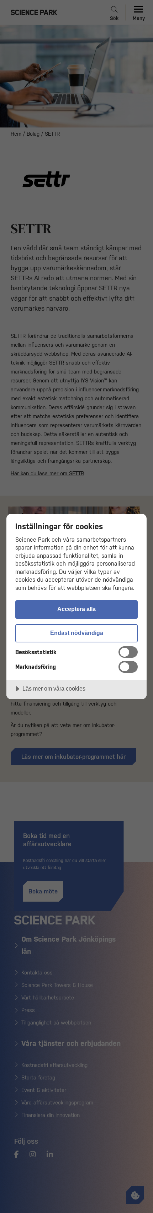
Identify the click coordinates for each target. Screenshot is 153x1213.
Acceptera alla (76, 609)
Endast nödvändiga (76, 633)
